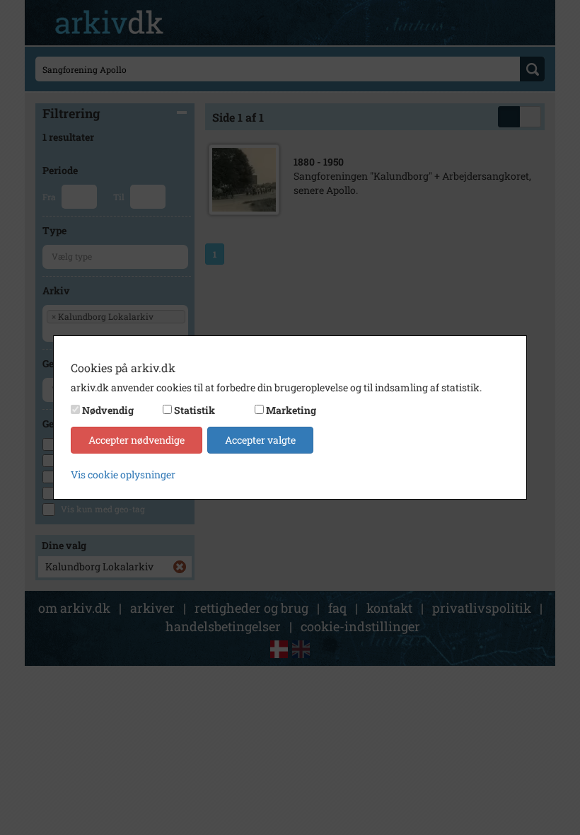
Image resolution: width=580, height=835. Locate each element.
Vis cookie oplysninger (123, 474)
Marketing (291, 410)
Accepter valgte (260, 440)
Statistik (194, 410)
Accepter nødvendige (136, 440)
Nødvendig (108, 410)
